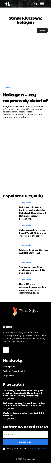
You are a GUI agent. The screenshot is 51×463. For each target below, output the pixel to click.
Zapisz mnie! (25, 442)
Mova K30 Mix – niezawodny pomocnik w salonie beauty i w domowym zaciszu (32, 288)
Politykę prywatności (38, 448)
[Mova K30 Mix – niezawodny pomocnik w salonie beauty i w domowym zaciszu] (9, 286)
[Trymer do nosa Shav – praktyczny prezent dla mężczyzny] (9, 267)
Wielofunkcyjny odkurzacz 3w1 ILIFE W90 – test (33, 251)
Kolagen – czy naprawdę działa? (25, 97)
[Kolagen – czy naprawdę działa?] (25, 65)
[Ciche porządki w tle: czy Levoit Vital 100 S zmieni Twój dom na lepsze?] (9, 230)
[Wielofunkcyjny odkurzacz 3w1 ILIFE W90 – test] (9, 249)
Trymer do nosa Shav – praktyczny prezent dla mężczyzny (32, 270)
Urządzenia (26, 202)
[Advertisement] (25, 152)
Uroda (8, 88)
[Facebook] (6, 350)
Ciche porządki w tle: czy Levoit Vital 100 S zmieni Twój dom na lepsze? (32, 232)
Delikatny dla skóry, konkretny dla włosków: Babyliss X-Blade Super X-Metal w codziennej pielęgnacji (33, 213)
